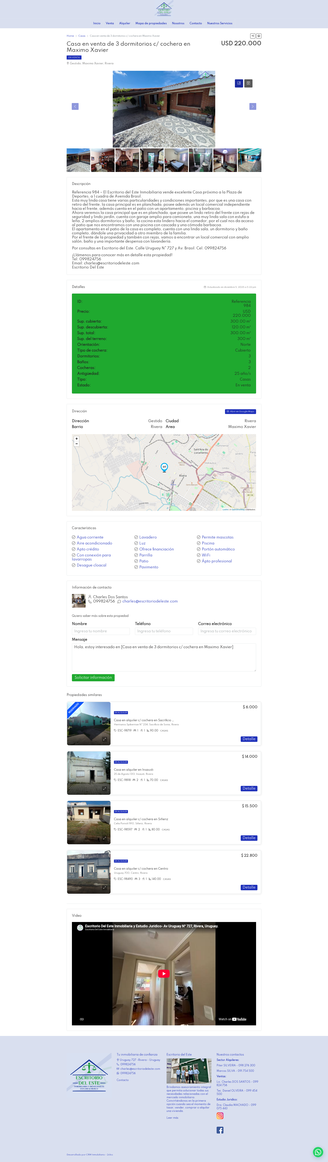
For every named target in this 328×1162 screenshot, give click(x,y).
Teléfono (143, 624)
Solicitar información (93, 678)
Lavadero (148, 537)
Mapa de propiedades (151, 23)
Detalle (249, 739)
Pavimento (148, 567)
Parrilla (145, 555)
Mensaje (79, 640)
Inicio (96, 23)
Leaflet (225, 509)
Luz (142, 543)
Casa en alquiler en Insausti (133, 769)
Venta (110, 23)
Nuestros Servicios (219, 23)
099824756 (104, 601)
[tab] (239, 83)
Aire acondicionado (94, 543)
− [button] (77, 444)
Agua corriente (90, 537)
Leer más (172, 1118)
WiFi (206, 555)
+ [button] (77, 439)
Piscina (208, 543)
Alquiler (124, 23)
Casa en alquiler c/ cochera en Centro (141, 868)
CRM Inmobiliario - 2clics (99, 1155)
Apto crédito (88, 549)
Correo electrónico (215, 624)
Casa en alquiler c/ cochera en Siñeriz (141, 819)
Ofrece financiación (156, 549)
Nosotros (178, 23)
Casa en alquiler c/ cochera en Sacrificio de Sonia (149, 720)
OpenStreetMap (238, 509)
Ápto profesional (217, 561)
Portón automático (218, 549)
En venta (74, 57)
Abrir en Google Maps (242, 411)
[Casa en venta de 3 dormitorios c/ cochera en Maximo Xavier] (164, 467)
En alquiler (121, 713)
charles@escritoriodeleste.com (150, 601)
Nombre (79, 624)
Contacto (196, 23)
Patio (143, 561)
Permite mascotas (218, 537)
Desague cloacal (91, 565)
